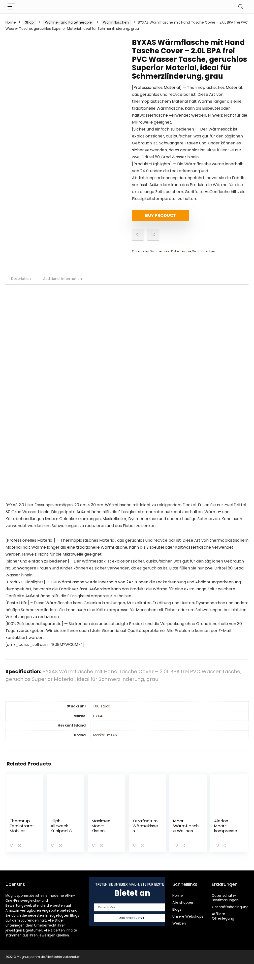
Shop (29, 22)
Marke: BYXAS (105, 734)
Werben (179, 923)
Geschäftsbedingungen (232, 906)
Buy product (160, 215)
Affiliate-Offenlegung (223, 916)
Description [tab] (21, 278)
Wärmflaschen (116, 22)
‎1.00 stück (101, 706)
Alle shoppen (183, 902)
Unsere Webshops (187, 916)
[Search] (241, 6)
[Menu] (11, 6)
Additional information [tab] (62, 278)
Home (10, 22)
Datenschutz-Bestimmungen (225, 897)
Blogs (176, 909)
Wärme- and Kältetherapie (68, 22)
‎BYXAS (98, 715)
